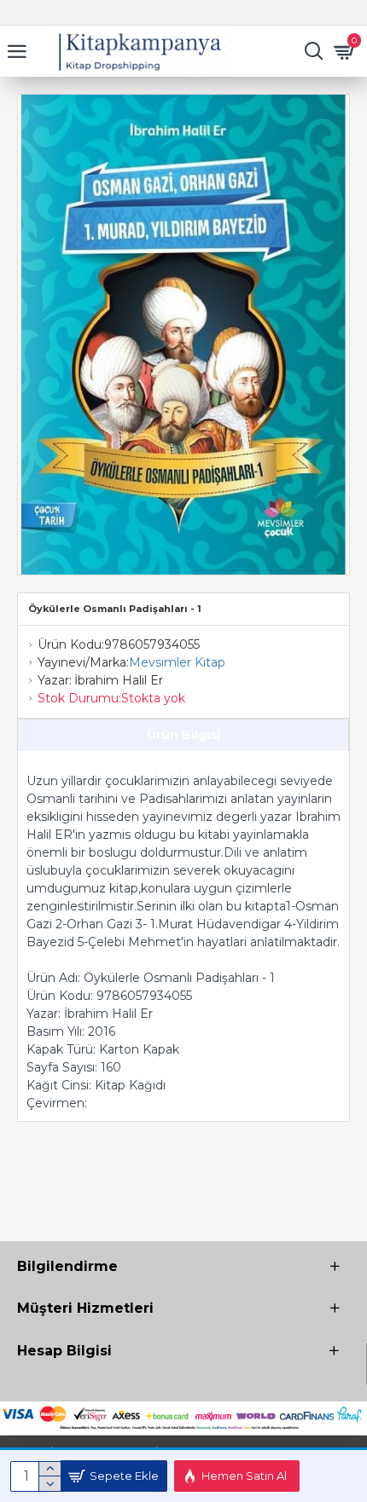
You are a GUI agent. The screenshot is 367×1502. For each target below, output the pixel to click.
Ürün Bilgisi (183, 734)
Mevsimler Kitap (177, 662)
